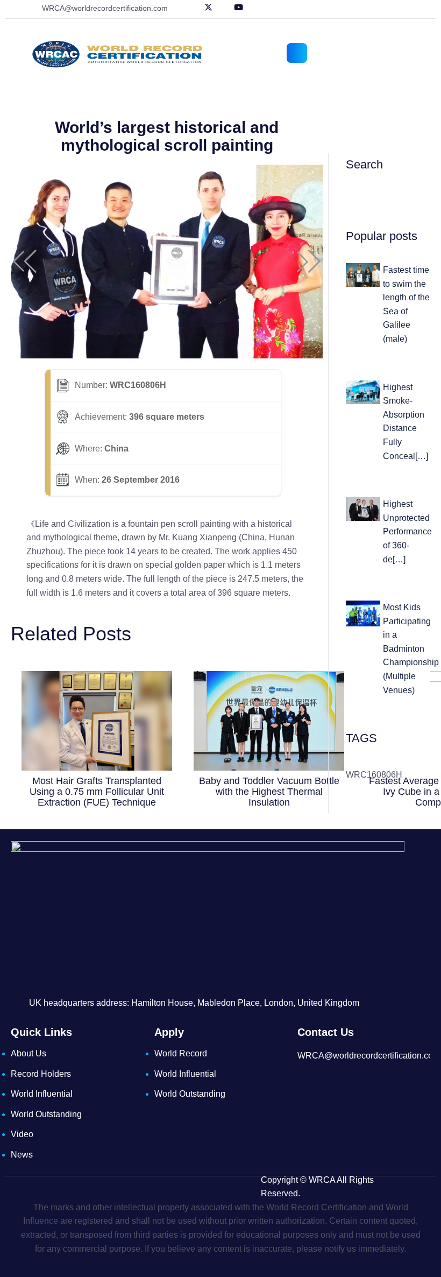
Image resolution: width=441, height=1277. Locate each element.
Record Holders (41, 1073)
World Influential (42, 1093)
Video (22, 1134)
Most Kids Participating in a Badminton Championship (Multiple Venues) (411, 649)
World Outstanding (46, 1114)
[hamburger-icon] (297, 53)
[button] (25, 261)
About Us (28, 1053)
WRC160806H (374, 774)
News (22, 1154)
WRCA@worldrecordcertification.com (105, 8)
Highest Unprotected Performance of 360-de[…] (407, 531)
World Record (180, 1053)
